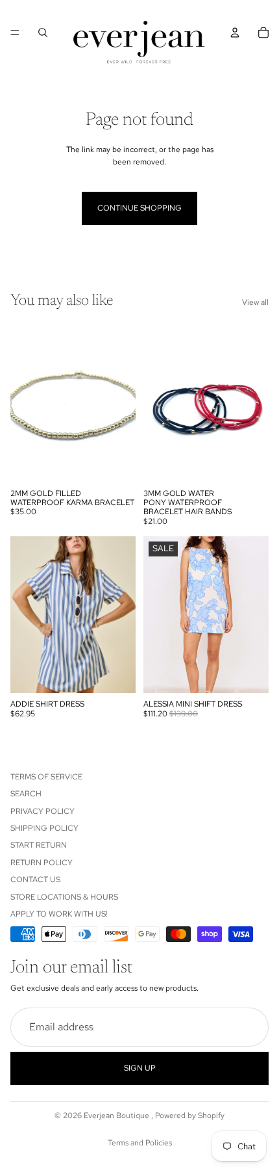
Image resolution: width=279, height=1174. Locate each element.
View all (255, 302)
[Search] (43, 32)
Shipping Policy (44, 828)
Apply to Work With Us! (59, 914)
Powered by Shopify (189, 1115)
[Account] (235, 32)
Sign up (140, 1068)
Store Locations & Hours (64, 896)
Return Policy (41, 862)
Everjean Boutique (117, 1115)
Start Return (38, 845)
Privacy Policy (42, 810)
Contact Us (35, 879)
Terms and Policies (140, 1143)
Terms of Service (46, 777)
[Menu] (15, 32)
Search (26, 794)
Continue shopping (139, 208)
